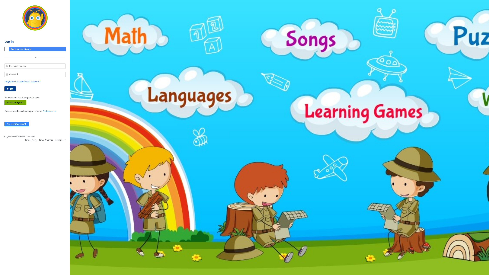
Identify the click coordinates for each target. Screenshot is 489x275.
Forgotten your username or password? (22, 81)
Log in (10, 88)
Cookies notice (49, 111)
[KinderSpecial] (35, 18)
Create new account (16, 123)
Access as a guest (15, 102)
